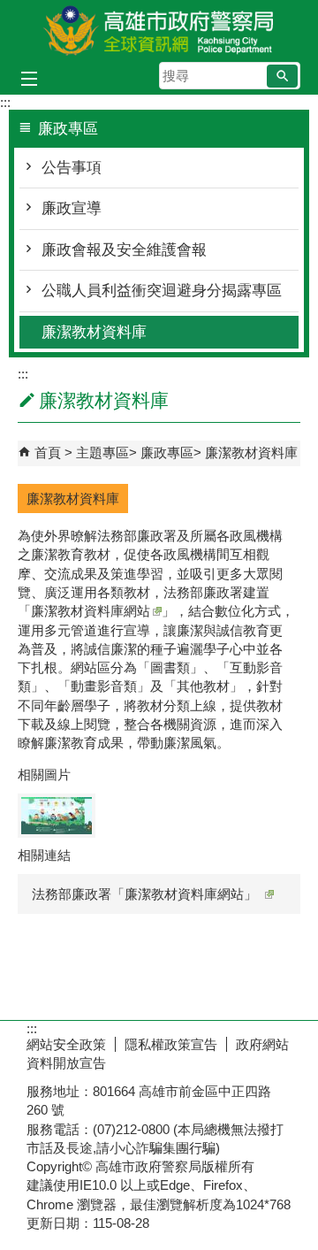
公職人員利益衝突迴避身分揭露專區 (162, 290)
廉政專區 (166, 452)
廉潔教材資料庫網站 (90, 610)
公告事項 (72, 167)
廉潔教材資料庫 (94, 332)
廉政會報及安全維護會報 (124, 250)
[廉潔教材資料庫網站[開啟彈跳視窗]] (56, 816)
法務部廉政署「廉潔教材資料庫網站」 (144, 893)
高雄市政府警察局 (159, 29)
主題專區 (102, 452)
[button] (282, 76)
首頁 (47, 452)
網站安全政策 (66, 1044)
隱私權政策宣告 (171, 1044)
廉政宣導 (72, 208)
